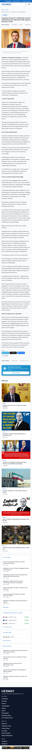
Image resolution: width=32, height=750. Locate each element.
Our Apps (4, 730)
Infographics (8, 1)
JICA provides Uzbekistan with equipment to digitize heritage (14, 670)
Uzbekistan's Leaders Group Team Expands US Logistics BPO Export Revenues (15, 575)
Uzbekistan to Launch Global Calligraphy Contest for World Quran (16, 569)
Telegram (6, 352)
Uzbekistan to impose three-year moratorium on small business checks (15, 651)
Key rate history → (7, 640)
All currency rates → (8, 626)
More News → (6, 607)
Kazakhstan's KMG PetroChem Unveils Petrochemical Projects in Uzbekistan (13, 582)
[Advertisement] (16, 747)
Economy (4, 701)
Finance (4, 703)
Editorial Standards (7, 735)
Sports (4, 710)
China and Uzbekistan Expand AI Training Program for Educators (14, 562)
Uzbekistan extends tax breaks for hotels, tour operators (15, 677)
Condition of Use (6, 726)
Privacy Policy (6, 728)
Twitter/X (14, 352)
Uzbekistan (5, 698)
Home (3, 9)
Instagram (4, 743)
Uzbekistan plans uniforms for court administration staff (12, 664)
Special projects (16, 1)
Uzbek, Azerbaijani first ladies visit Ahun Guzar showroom (15, 588)
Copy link (6, 355)
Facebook (21, 352)
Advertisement (6, 733)
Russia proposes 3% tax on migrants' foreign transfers (14, 657)
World (7, 9)
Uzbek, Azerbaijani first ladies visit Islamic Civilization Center (14, 595)
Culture (4, 708)
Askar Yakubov (5, 24)
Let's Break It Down (26, 1)
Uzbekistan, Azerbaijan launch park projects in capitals (15, 601)
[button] (26, 4)
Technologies (5, 706)
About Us (4, 723)
